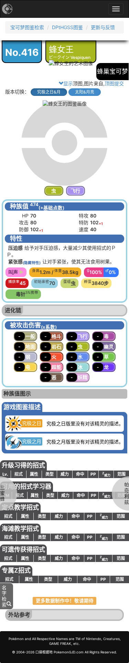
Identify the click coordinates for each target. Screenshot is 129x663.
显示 (68, 83)
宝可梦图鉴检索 (27, 27)
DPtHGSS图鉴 (67, 27)
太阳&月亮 (84, 92)
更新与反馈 (103, 27)
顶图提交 (114, 83)
